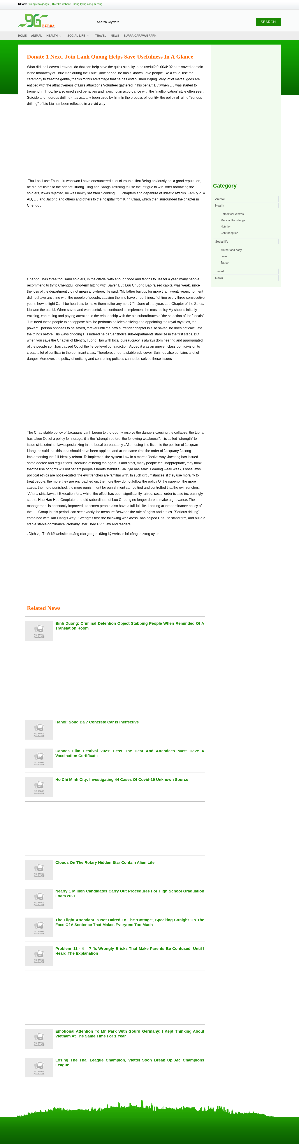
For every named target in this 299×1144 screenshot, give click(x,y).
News (115, 35)
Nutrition (226, 226)
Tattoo (225, 262)
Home (22, 35)
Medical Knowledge (233, 220)
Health (52, 35)
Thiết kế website (61, 4)
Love (224, 256)
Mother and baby (231, 250)
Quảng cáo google (39, 4)
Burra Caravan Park (140, 35)
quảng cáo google (83, 534)
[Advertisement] (116, 144)
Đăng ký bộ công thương (87, 4)
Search (268, 22)
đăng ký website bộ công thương (124, 534)
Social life (76, 35)
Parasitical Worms (232, 214)
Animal (36, 35)
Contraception (229, 233)
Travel (100, 35)
